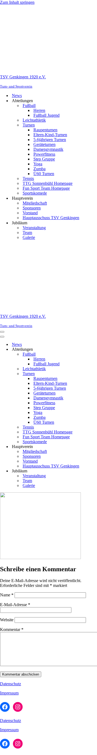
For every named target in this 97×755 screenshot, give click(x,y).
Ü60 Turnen (43, 173)
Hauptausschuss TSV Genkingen (51, 217)
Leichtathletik (34, 120)
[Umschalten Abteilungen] (94, 349)
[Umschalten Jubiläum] (94, 471)
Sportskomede (35, 193)
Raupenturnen (45, 130)
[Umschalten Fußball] (94, 354)
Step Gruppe (44, 159)
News (17, 95)
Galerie (29, 237)
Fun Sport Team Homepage (46, 188)
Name (6, 595)
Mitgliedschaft (35, 203)
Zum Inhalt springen (17, 2)
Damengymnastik (48, 149)
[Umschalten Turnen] (94, 374)
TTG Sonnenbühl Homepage (47, 183)
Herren (39, 110)
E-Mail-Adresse (15, 604)
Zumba (39, 168)
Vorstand (30, 213)
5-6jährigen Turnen (49, 139)
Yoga (37, 164)
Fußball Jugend (46, 115)
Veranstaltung (34, 227)
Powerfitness (44, 154)
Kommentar (11, 629)
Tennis (28, 178)
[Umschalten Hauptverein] (94, 447)
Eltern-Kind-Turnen (50, 134)
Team (27, 232)
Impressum (9, 693)
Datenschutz (10, 683)
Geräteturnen (44, 144)
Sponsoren (32, 208)
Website (6, 619)
